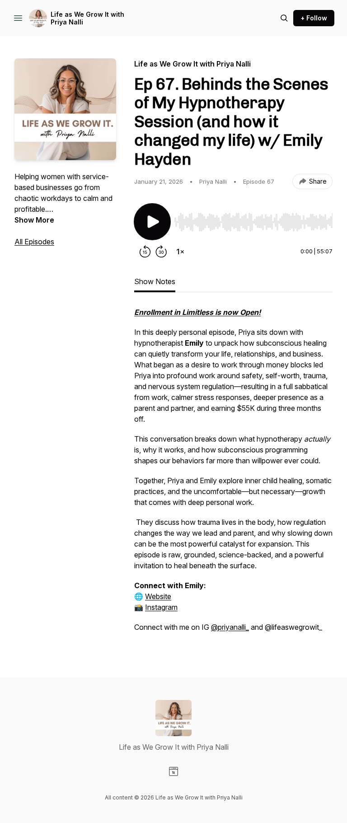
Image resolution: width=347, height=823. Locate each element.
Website (158, 596)
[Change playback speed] (180, 251)
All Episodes (34, 241)
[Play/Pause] (152, 222)
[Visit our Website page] (173, 771)
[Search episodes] (284, 18)
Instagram (161, 607)
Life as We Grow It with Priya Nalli (87, 18)
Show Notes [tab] (154, 281)
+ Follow (313, 18)
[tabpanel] (233, 474)
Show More (34, 219)
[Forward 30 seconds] (161, 251)
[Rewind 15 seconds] (145, 251)
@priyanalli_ (230, 627)
